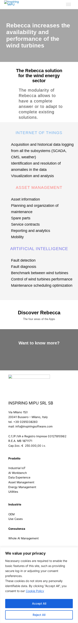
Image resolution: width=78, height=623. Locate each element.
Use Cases (15, 519)
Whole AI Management (23, 538)
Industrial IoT (17, 468)
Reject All (39, 615)
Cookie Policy (35, 591)
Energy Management (22, 487)
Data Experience (19, 477)
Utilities (13, 491)
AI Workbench (17, 473)
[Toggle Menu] (68, 4)
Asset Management (21, 482)
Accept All (39, 603)
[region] (39, 585)
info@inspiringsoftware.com (34, 426)
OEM (11, 514)
